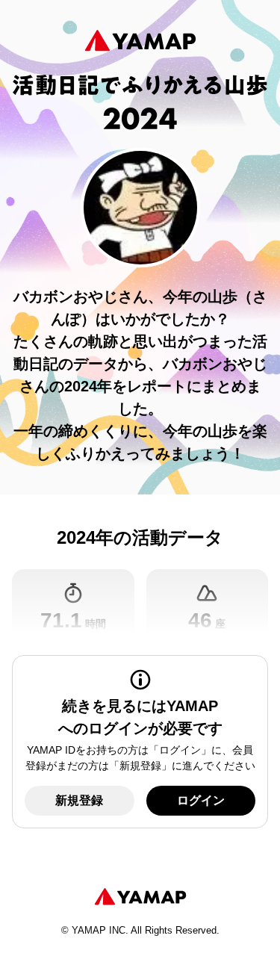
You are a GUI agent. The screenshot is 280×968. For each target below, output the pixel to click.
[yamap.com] (140, 897)
